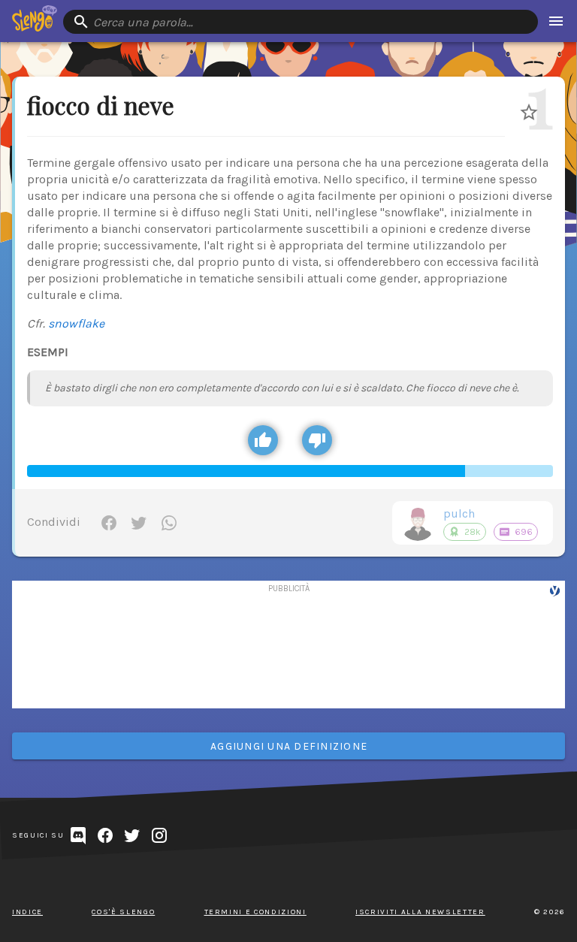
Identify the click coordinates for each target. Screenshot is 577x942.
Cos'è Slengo (123, 911)
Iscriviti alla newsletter (420, 911)
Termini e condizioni (255, 911)
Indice (27, 911)
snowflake (76, 323)
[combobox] (300, 22)
